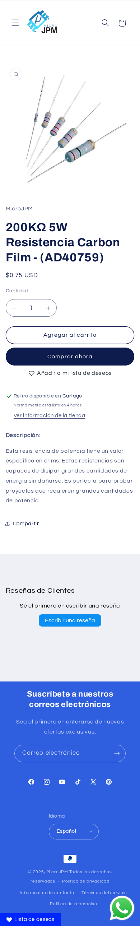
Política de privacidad (85, 881)
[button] (15, 23)
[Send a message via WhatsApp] (122, 908)
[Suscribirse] (117, 753)
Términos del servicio (104, 893)
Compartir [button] (26, 523)
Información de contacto (47, 893)
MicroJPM (57, 872)
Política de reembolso (73, 904)
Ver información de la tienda (49, 415)
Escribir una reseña (70, 620)
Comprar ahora (70, 356)
